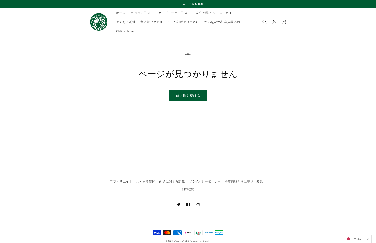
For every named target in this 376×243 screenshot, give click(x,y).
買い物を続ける (188, 96)
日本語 (358, 239)
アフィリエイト (121, 181)
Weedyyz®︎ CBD (181, 241)
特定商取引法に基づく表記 (244, 181)
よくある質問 (145, 181)
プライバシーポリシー (205, 181)
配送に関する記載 (172, 181)
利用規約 (188, 189)
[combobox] (357, 239)
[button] (142, 12)
